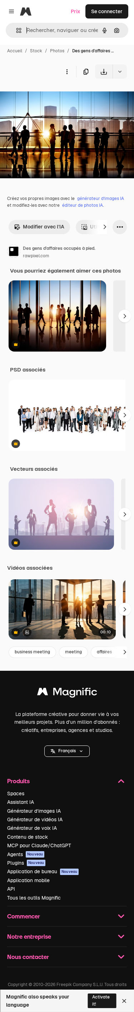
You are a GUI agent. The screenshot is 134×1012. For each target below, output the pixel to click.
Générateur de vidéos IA (35, 819)
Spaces (15, 793)
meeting (73, 652)
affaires (104, 652)
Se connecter (107, 11)
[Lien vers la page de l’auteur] (13, 252)
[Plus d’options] (67, 71)
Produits (18, 781)
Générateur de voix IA (32, 828)
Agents (25, 854)
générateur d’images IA (100, 198)
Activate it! (101, 1000)
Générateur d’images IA (34, 811)
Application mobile (28, 880)
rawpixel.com (36, 256)
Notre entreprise (29, 936)
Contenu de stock (27, 837)
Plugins (25, 863)
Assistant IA (20, 802)
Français (67, 751)
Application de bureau (42, 871)
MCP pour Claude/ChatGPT (39, 845)
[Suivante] (104, 227)
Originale (47, 95)
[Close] (124, 1001)
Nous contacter (28, 956)
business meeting (32, 652)
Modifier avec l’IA (43, 226)
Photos (57, 51)
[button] (67, 751)
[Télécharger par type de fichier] (120, 71)
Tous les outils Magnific (34, 898)
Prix (75, 11)
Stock (36, 51)
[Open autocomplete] (16, 30)
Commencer (23, 916)
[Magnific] (67, 693)
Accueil (14, 51)
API (11, 889)
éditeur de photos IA (82, 205)
